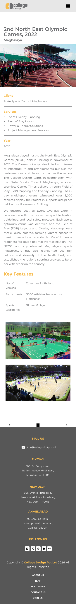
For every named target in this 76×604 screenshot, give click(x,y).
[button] (68, 6)
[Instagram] (38, 548)
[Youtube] (49, 548)
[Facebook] (44, 548)
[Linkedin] (27, 548)
